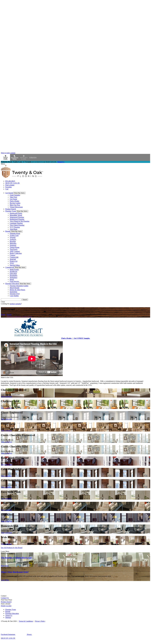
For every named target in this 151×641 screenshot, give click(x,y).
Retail (12, 279)
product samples (15, 304)
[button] (19, 193)
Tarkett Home (14, 247)
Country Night (27, 316)
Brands (7, 231)
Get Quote (13, 199)
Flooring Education (12, 283)
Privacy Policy (40, 621)
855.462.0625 (10, 181)
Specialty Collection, (14, 316)
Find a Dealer (14, 201)
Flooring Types (10, 211)
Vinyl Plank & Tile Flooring (19, 221)
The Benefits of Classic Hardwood (16, 558)
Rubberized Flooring (17, 219)
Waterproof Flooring (17, 217)
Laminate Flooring (16, 223)
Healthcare (13, 271)
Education (13, 273)
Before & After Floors (17, 290)
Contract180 (14, 257)
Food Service (14, 281)
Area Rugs (13, 229)
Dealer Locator (6, 606)
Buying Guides (15, 203)
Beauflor (13, 241)
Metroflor (13, 243)
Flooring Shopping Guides (19, 286)
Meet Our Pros (15, 205)
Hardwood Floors (16, 213)
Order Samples (15, 195)
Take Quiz (13, 197)
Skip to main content (8, 153)
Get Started (9, 193)
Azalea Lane (14, 235)
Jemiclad (13, 259)
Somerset (13, 245)
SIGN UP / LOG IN (12, 183)
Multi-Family (14, 269)
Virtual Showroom (16, 207)
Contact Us (5, 598)
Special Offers (15, 265)
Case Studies (14, 296)
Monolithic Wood (16, 215)
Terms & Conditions (26, 621)
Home (3, 314)
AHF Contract (15, 251)
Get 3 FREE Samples (81, 338)
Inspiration (13, 292)
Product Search (10, 209)
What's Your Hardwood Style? (15, 572)
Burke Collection (16, 253)
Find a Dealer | (67, 338)
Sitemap (8, 617)
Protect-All (13, 261)
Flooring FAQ (15, 294)
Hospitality (13, 275)
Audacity (13, 239)
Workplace (13, 277)
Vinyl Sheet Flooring (17, 225)
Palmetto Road (15, 233)
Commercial (9, 267)
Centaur (12, 255)
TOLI (12, 263)
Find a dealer (9, 185)
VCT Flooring (15, 227)
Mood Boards (14, 288)
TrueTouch (13, 249)
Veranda (12, 237)
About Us (60, 162)
